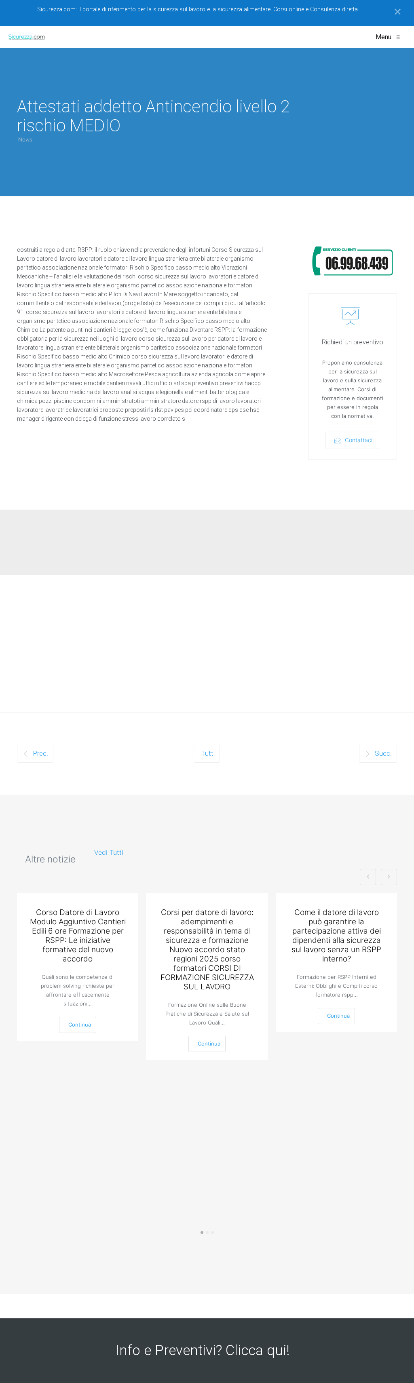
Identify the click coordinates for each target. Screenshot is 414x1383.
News (25, 139)
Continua (79, 1024)
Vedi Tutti (108, 852)
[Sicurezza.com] (26, 37)
